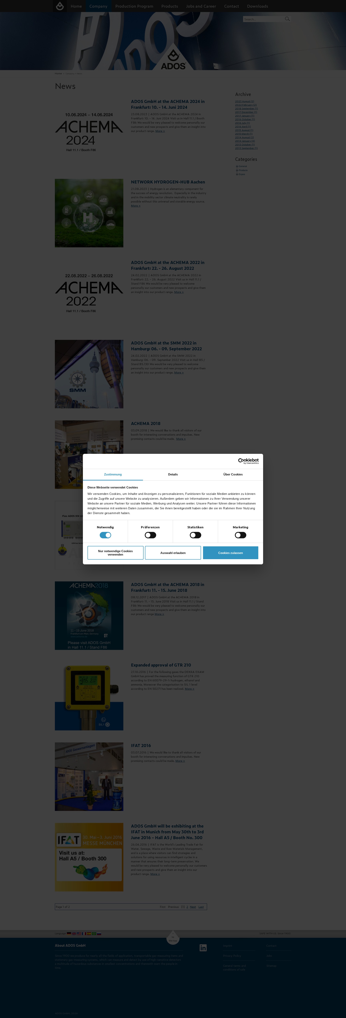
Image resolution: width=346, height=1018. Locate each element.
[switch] (150, 535)
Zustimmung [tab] (113, 474)
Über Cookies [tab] (233, 474)
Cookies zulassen (230, 553)
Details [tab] (173, 474)
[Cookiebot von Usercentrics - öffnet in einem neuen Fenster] (241, 461)
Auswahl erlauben (173, 553)
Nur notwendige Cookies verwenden (115, 552)
